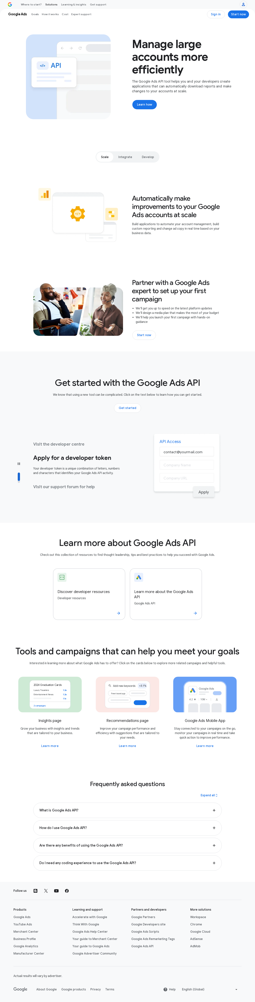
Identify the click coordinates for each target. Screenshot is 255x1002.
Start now (238, 14)
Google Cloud (200, 932)
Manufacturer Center (28, 953)
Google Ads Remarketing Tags (153, 939)
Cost (65, 14)
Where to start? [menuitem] (31, 4)
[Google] (20, 989)
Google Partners (143, 917)
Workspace (198, 917)
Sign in (216, 14)
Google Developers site (148, 924)
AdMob (195, 946)
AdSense (196, 939)
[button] (127, 810)
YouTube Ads (22, 924)
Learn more (50, 746)
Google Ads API (142, 946)
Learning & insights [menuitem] (73, 4)
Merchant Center (25, 932)
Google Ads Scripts (145, 932)
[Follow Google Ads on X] (45, 890)
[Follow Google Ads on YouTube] (56, 890)
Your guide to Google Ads (90, 946)
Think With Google (85, 924)
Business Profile (24, 939)
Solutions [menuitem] (51, 4)
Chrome (196, 924)
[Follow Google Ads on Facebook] (66, 890)
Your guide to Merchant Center (94, 939)
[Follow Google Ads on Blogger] (35, 890)
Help (172, 989)
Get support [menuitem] (98, 4)
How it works (50, 14)
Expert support (81, 14)
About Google (46, 989)
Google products (73, 989)
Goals (35, 14)
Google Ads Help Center (90, 932)
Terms (109, 989)
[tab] (104, 157)
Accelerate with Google (89, 917)
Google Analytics (25, 946)
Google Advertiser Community (94, 953)
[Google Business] (10, 4)
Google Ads (21, 917)
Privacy (95, 989)
